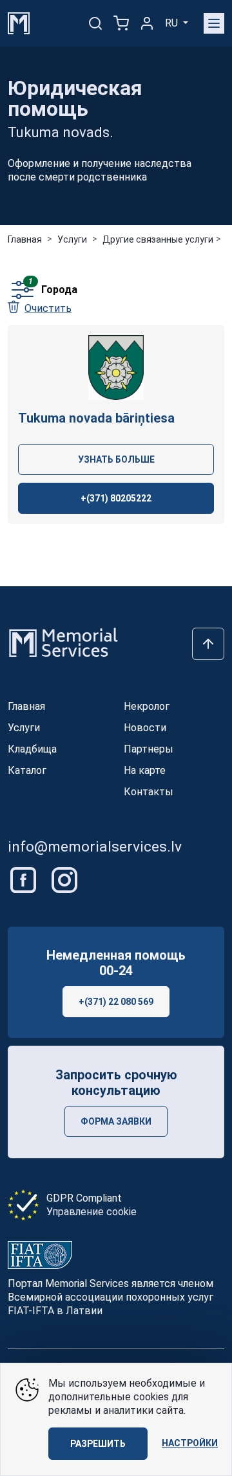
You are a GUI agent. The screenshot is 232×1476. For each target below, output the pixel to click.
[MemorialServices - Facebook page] (24, 879)
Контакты (148, 792)
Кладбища (32, 749)
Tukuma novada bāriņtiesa (96, 418)
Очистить (48, 308)
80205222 (116, 498)
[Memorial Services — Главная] (19, 22)
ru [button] (172, 23)
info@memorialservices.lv (95, 846)
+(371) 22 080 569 (116, 1002)
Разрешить (98, 1443)
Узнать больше (116, 459)
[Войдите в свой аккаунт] (147, 23)
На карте (145, 770)
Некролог (146, 706)
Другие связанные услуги (157, 239)
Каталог (27, 770)
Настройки (190, 1443)
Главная (25, 239)
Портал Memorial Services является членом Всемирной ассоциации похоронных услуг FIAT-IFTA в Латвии (110, 1297)
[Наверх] (208, 644)
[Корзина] (121, 23)
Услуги (72, 239)
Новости (145, 727)
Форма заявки (116, 1121)
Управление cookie (91, 1212)
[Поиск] (95, 23)
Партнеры (148, 749)
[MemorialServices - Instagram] (64, 879)
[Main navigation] (214, 23)
